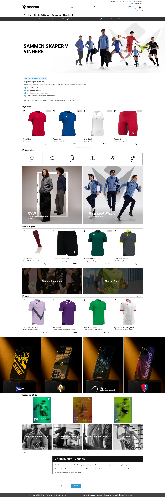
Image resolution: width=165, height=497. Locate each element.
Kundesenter (120, 1)
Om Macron (56, 15)
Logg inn (140, 10)
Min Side (128, 1)
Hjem (24, 452)
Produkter (28, 15)
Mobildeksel (68, 15)
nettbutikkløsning (105, 495)
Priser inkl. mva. (139, 3)
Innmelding (59, 480)
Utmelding (68, 480)
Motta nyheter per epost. (62, 477)
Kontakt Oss (112, 1)
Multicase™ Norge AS (124, 495)
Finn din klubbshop (41, 15)
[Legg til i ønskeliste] (33, 111)
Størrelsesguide (137, 1)
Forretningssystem (90, 495)
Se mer (139, 296)
